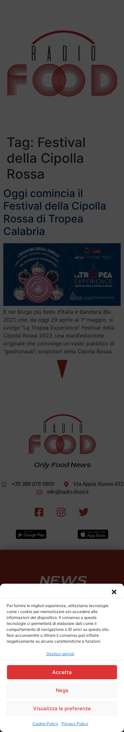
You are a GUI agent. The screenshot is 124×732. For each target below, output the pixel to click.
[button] (114, 592)
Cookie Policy (45, 723)
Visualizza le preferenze (62, 708)
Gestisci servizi (60, 653)
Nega (62, 690)
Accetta (62, 672)
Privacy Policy (75, 723)
